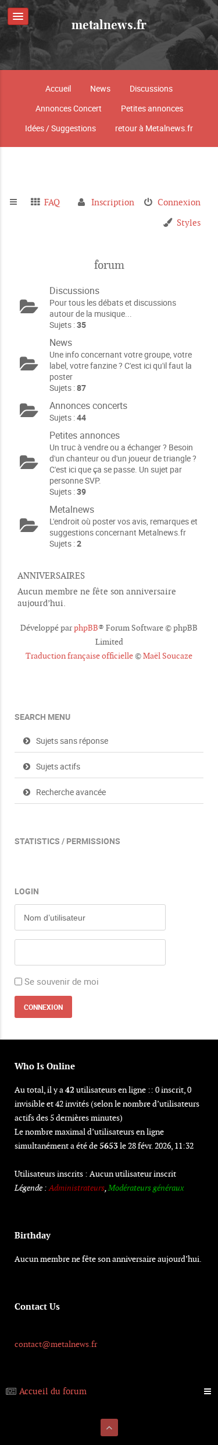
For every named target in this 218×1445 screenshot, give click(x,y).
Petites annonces (152, 108)
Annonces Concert (68, 108)
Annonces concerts (88, 405)
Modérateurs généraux (146, 1187)
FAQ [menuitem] (52, 202)
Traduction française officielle (79, 655)
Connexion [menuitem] (179, 202)
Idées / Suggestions (60, 128)
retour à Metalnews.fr (154, 128)
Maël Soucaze (167, 655)
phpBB (86, 627)
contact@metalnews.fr (56, 1344)
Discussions (151, 88)
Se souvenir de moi (61, 981)
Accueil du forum (53, 1391)
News (100, 88)
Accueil (58, 88)
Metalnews (71, 509)
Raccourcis (18, 202)
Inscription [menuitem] (112, 202)
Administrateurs (77, 1187)
